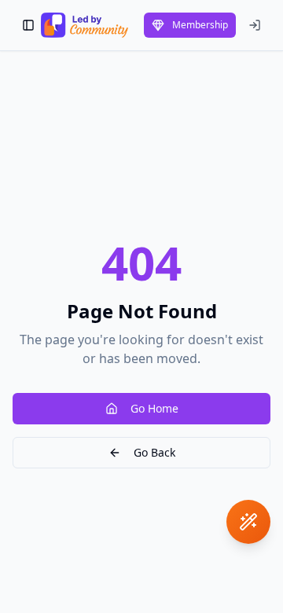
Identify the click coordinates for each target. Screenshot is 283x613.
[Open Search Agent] (248, 522)
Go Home (154, 408)
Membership (200, 24)
